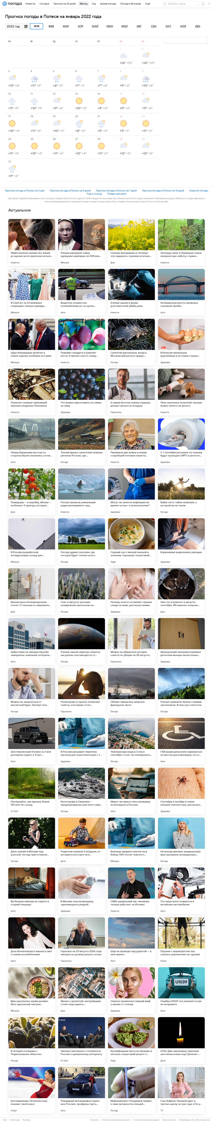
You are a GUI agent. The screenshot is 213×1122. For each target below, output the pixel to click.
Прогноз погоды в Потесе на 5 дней (70, 190)
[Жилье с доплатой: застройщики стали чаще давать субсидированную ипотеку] (81, 990)
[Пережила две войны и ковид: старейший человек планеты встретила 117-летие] (131, 442)
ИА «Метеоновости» (201, 1120)
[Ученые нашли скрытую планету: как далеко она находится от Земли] (81, 641)
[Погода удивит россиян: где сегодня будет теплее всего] (81, 541)
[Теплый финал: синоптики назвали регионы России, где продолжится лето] (81, 442)
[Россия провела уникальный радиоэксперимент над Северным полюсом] (81, 491)
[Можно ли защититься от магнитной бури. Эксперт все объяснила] (31, 691)
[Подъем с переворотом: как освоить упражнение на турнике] (181, 940)
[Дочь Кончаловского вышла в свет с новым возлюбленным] (31, 940)
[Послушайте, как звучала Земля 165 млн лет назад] (31, 791)
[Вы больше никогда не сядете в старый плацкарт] (31, 890)
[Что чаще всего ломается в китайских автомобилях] (181, 890)
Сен (153, 26)
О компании (15, 1120)
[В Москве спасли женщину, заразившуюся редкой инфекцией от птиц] (81, 890)
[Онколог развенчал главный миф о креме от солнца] (131, 990)
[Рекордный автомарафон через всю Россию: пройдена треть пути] (81, 1090)
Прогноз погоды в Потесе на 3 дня (24, 190)
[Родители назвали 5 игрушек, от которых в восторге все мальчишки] (81, 841)
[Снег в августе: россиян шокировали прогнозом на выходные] (81, 591)
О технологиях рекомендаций (146, 1120)
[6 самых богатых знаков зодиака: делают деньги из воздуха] (131, 392)
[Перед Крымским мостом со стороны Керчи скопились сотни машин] (31, 442)
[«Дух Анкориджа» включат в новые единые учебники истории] (31, 342)
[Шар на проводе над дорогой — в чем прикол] (131, 940)
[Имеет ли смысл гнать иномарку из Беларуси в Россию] (131, 791)
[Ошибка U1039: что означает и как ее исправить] (181, 990)
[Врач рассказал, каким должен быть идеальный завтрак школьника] (31, 990)
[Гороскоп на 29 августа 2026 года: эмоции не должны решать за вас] (81, 940)
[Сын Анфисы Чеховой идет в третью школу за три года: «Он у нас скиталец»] (181, 1090)
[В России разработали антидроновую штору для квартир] (31, 541)
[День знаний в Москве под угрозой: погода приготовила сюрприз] (31, 841)
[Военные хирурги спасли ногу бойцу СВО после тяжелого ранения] (131, 841)
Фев (51, 26)
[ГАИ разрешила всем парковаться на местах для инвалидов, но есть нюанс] (181, 741)
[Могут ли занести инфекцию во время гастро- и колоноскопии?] (131, 491)
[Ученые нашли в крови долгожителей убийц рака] (131, 292)
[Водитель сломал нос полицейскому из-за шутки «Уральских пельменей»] (81, 292)
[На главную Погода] (14, 3)
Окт (168, 26)
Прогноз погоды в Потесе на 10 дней (163, 190)
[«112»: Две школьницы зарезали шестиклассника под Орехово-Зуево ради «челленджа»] (181, 1040)
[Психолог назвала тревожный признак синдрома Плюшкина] (31, 392)
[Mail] (4, 3)
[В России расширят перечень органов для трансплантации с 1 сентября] (81, 741)
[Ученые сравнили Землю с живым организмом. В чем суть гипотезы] (181, 691)
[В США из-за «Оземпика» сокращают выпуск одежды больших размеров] (31, 292)
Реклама (26, 1120)
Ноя (183, 26)
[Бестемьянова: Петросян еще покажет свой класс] (31, 1090)
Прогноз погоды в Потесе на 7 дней (116, 190)
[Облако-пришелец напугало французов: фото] (131, 691)
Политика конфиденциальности (116, 1120)
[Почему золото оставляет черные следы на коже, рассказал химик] (131, 591)
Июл (124, 26)
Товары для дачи (116, 193)
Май (95, 26)
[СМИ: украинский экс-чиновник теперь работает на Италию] (131, 890)
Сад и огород (94, 193)
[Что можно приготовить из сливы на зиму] (81, 392)
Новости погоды (198, 190)
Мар (66, 26)
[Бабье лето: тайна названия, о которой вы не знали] (181, 491)
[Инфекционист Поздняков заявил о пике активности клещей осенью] (131, 1090)
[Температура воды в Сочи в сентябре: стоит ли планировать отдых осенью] (131, 741)
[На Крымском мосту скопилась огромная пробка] (181, 292)
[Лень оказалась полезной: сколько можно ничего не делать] (181, 392)
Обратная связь (169, 1120)
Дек (197, 26)
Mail (5, 1120)
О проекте (94, 1120)
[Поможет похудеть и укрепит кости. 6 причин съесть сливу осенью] (81, 342)
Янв (36, 26)
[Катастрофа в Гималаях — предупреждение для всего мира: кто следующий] (81, 791)
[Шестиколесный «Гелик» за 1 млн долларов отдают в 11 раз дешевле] (31, 741)
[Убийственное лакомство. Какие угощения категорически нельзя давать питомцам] (31, 242)
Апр (80, 26)
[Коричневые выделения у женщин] (181, 541)
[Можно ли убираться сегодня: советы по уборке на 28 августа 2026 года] (131, 641)
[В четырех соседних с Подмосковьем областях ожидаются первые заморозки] (31, 1040)
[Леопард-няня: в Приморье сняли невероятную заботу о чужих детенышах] (181, 242)
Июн (109, 26)
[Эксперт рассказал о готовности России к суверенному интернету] (81, 1040)
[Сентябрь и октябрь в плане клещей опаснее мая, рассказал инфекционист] (181, 791)
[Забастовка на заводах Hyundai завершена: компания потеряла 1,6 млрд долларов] (31, 641)
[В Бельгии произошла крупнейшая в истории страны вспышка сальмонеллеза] (181, 342)
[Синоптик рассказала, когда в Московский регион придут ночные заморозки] (131, 342)
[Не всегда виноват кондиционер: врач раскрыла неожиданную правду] (181, 841)
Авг (139, 26)
